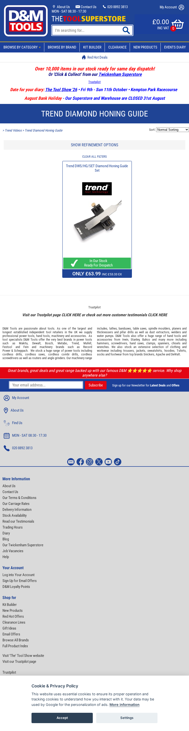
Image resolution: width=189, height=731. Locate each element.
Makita (23, 343)
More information (125, 704)
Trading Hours (12, 527)
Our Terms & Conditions (19, 498)
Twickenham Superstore (120, 74)
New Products (145, 47)
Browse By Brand (62, 47)
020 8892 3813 (117, 7)
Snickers (148, 354)
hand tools (43, 336)
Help (5, 557)
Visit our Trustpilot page (19, 661)
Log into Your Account (18, 575)
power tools (26, 336)
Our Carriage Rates (16, 503)
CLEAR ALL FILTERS (94, 156)
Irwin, (125, 339)
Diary (6, 533)
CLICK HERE (71, 315)
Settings (126, 718)
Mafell (87, 343)
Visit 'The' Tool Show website (23, 655)
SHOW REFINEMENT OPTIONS (94, 145)
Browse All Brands (15, 640)
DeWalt (175, 354)
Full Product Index (15, 646)
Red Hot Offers (13, 616)
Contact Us (88, 7)
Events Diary (175, 47)
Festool (7, 347)
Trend (75, 343)
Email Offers (11, 634)
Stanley (135, 339)
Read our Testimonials (18, 521)
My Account (168, 7)
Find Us (17, 423)
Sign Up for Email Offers (19, 581)
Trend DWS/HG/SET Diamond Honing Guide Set (97, 168)
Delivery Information (17, 509)
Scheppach (21, 350)
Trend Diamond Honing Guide (43, 130)
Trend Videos (13, 130)
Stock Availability (14, 515)
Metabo (62, 343)
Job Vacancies (12, 551)
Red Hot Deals (97, 57)
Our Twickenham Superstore (22, 545)
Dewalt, (36, 343)
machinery (57, 336)
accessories (78, 336)
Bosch (49, 343)
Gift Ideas (9, 628)
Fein (26, 347)
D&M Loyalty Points (16, 586)
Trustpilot (94, 82)
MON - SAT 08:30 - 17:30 (69, 11)
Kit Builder (92, 47)
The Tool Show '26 (61, 89)
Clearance (117, 47)
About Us (63, 7)
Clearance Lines (13, 622)
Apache (160, 354)
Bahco (146, 339)
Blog (5, 539)
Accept (62, 718)
